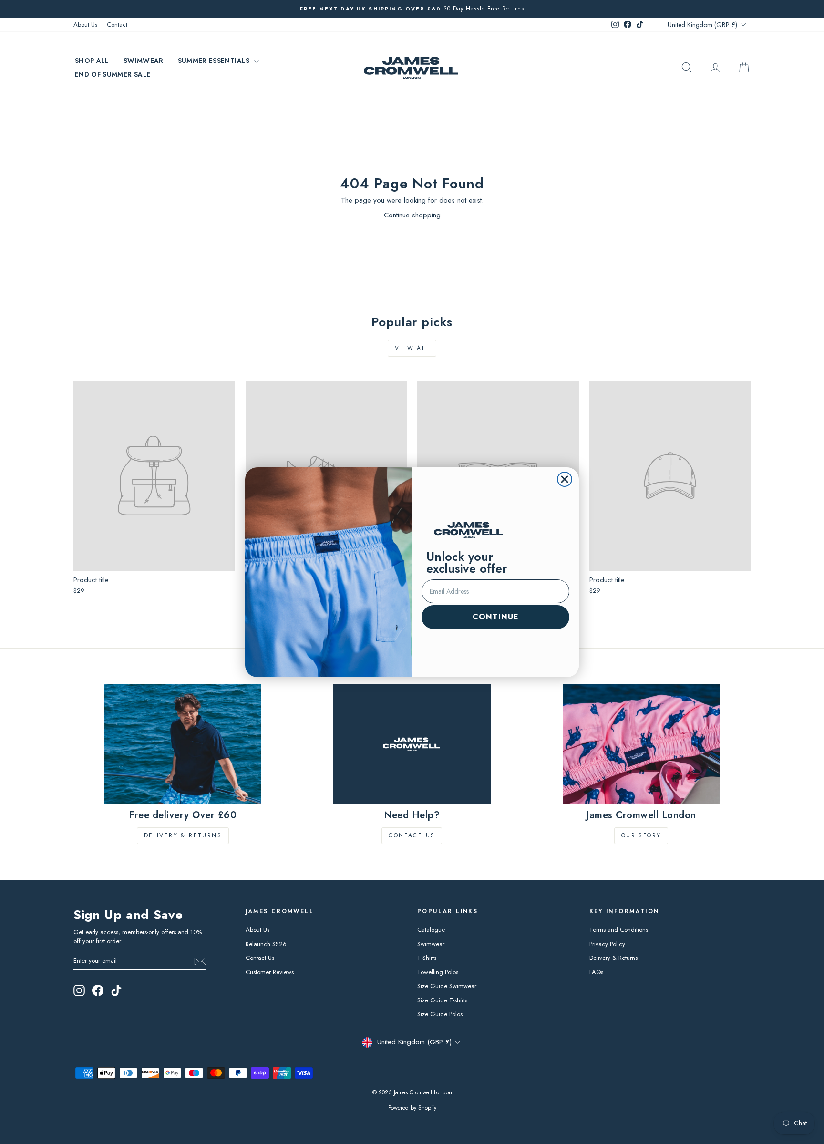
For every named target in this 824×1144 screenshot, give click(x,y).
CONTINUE (496, 616)
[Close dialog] (564, 479)
